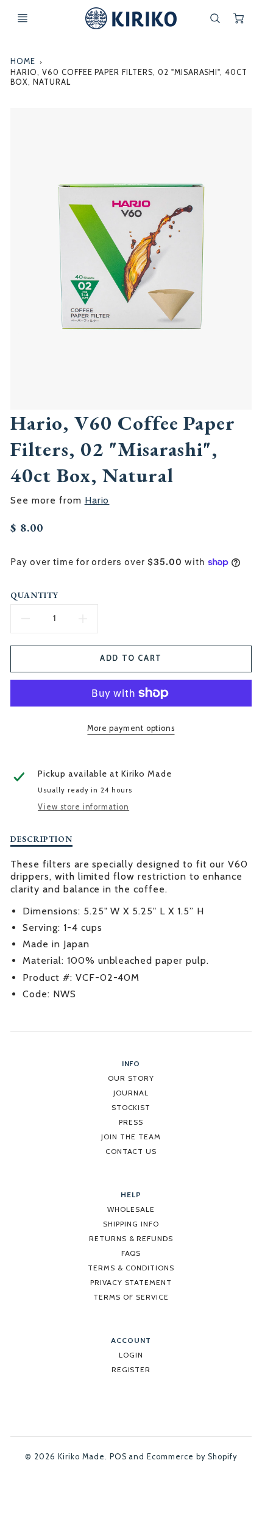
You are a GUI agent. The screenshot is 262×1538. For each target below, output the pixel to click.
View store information (83, 806)
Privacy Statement (131, 1282)
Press (131, 1122)
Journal (131, 1092)
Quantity (34, 595)
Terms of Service (130, 1296)
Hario (97, 500)
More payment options (130, 728)
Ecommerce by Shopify (191, 1456)
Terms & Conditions (131, 1267)
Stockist (131, 1107)
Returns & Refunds (131, 1238)
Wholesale (131, 1209)
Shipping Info (130, 1223)
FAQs (131, 1253)
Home (22, 61)
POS (118, 1456)
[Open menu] (22, 18)
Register (131, 1369)
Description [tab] (41, 839)
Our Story (131, 1078)
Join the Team (130, 1136)
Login (131, 1354)
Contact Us (131, 1151)
